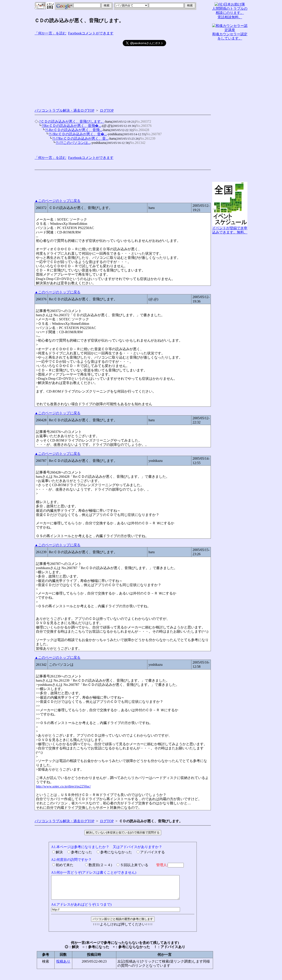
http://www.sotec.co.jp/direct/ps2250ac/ (63, 786)
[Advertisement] (79, 71)
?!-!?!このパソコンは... (73, 143)
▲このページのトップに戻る (57, 201)
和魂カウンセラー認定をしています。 (229, 36)
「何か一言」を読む (50, 33)
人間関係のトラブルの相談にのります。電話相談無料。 (229, 13)
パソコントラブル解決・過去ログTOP (64, 110)
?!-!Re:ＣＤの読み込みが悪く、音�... (78, 134)
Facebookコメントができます (90, 33)
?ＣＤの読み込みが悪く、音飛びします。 (71, 121)
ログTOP (107, 110)
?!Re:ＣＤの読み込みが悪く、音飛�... (71, 126)
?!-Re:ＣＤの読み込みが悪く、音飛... (73, 130)
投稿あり (63, 961)
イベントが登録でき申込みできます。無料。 (229, 230)
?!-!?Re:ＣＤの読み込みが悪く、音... (80, 138)
